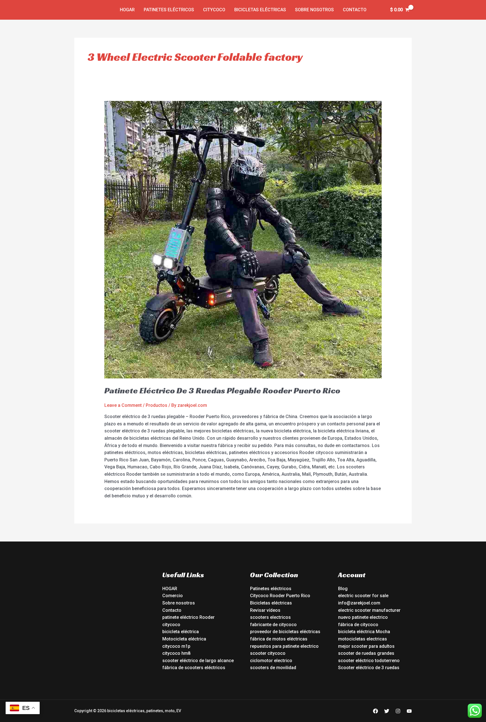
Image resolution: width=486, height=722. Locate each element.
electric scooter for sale (363, 595)
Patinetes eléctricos (169, 9)
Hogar (127, 9)
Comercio (172, 595)
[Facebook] (375, 711)
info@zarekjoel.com (359, 603)
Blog (343, 588)
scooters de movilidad (273, 667)
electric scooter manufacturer (369, 610)
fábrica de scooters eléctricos (193, 667)
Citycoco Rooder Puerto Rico (280, 595)
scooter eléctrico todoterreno (369, 660)
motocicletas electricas (362, 639)
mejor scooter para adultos (366, 646)
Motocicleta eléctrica (184, 639)
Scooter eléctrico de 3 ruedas (368, 667)
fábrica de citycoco (358, 624)
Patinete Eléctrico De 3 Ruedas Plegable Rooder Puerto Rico (222, 390)
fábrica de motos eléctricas (278, 639)
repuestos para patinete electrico (284, 646)
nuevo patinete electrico (363, 617)
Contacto (354, 9)
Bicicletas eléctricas (260, 9)
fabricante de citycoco (273, 624)
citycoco (171, 624)
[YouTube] (409, 711)
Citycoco (214, 9)
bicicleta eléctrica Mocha (364, 631)
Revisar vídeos (265, 610)
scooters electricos (270, 617)
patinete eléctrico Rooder (188, 617)
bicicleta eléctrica (180, 631)
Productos (156, 405)
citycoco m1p (176, 646)
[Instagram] (397, 711)
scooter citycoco (267, 653)
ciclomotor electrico (271, 660)
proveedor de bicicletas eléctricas (285, 631)
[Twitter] (386, 711)
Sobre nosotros (314, 9)
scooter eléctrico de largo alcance (198, 660)
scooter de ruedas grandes (366, 653)
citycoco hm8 (176, 653)
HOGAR (169, 588)
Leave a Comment (123, 405)
